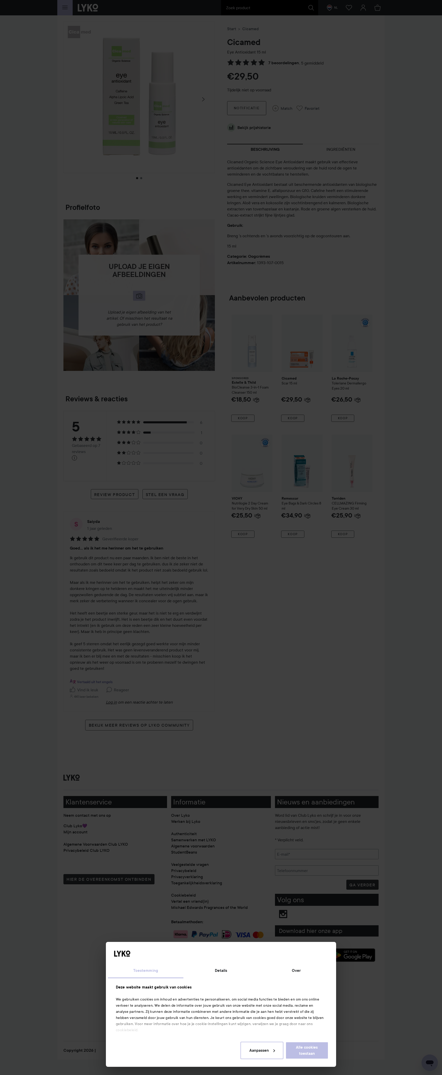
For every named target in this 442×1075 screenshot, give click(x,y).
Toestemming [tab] (145, 970)
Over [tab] (296, 970)
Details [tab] (221, 970)
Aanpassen (259, 1050)
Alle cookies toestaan (307, 1050)
